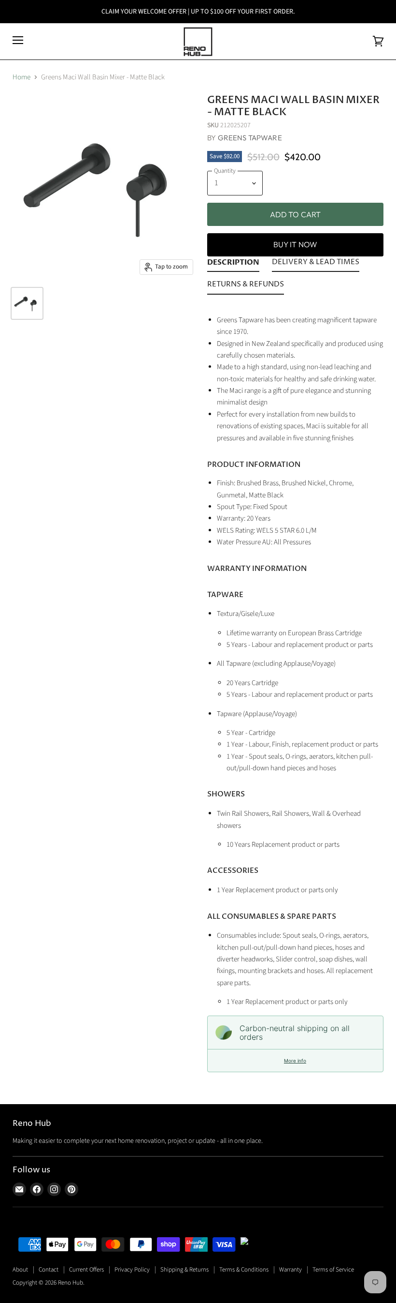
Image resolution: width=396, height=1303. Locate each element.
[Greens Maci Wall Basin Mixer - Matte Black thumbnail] (27, 303)
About (20, 1269)
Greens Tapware (250, 137)
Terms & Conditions (244, 1269)
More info (295, 1060)
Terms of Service (333, 1269)
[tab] (233, 264)
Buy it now (295, 244)
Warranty (290, 1269)
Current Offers (86, 1269)
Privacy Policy (132, 1269)
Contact (48, 1269)
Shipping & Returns (184, 1269)
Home (21, 77)
